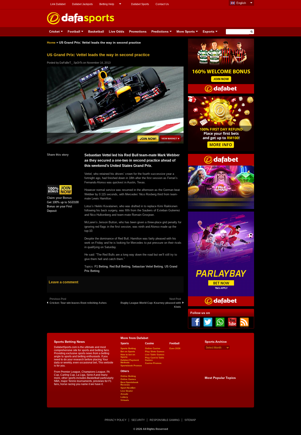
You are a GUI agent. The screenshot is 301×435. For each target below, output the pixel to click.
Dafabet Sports (140, 4)
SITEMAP (190, 420)
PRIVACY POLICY (115, 420)
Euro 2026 (174, 348)
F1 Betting (101, 266)
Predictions (160, 31)
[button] (251, 31)
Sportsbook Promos (131, 365)
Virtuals (125, 400)
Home (51, 42)
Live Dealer (127, 391)
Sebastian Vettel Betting (147, 266)
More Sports (186, 31)
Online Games (128, 379)
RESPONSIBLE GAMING (165, 420)
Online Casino (152, 348)
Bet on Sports (128, 351)
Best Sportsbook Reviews (129, 383)
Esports (208, 31)
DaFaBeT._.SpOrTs (70, 62)
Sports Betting (128, 348)
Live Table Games (154, 354)
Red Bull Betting (120, 266)
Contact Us (162, 4)
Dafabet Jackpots (82, 4)
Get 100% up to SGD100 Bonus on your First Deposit (63, 206)
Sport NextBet (128, 388)
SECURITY (138, 420)
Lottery (124, 397)
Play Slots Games (154, 351)
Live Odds (116, 31)
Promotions (138, 31)
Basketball (96, 31)
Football (74, 31)
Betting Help (106, 4)
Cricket (54, 31)
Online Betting (128, 376)
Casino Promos (153, 363)
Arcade (124, 394)
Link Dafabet (57, 4)
